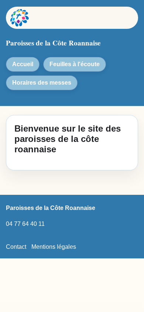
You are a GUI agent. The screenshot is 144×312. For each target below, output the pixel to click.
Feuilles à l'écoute (74, 64)
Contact (16, 247)
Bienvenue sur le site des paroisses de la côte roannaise (67, 138)
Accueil (22, 64)
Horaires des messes (41, 82)
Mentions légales (53, 247)
